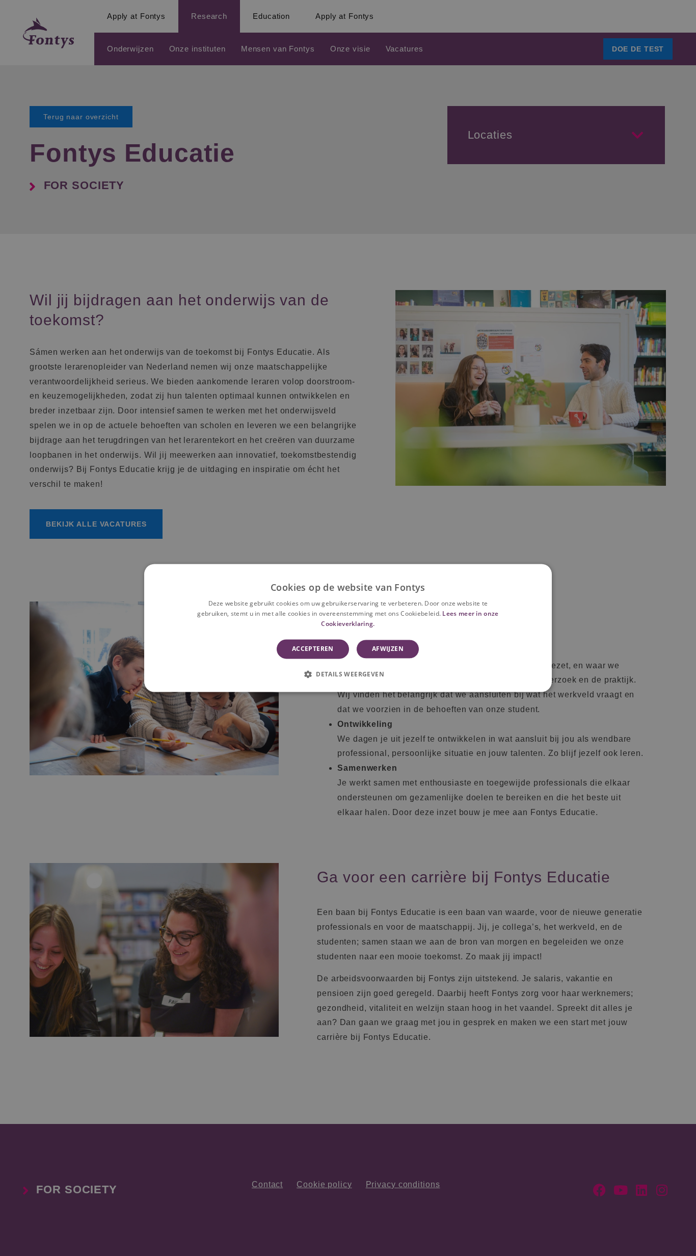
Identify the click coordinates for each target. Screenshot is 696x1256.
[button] (348, 674)
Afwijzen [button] (388, 648)
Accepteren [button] (313, 648)
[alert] (348, 628)
